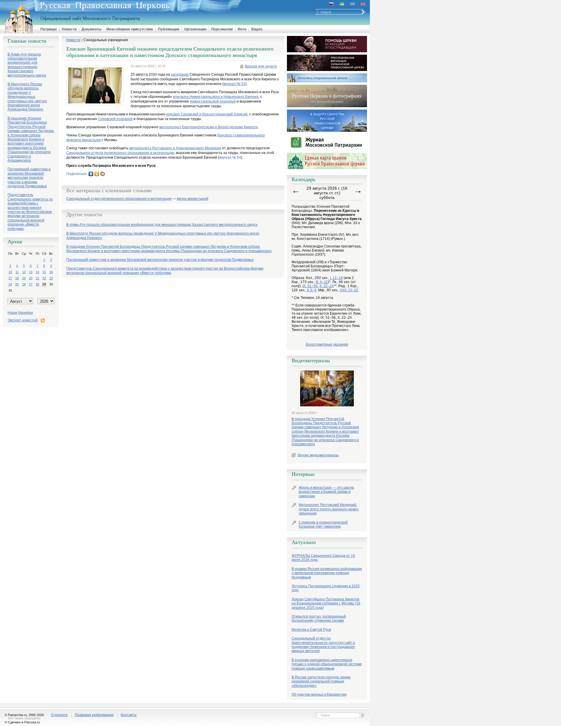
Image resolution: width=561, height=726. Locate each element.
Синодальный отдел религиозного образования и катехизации (119, 199)
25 (17, 284)
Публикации (168, 29)
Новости (69, 29)
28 (37, 284)
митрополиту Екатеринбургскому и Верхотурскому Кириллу (208, 127)
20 (30, 278)
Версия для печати (261, 66)
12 (24, 272)
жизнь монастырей (192, 199)
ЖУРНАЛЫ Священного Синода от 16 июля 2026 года (323, 558)
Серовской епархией (115, 119)
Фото (242, 29)
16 (51, 272)
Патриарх (48, 29)
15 (44, 272)
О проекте (59, 715)
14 (37, 272)
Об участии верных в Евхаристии (319, 694)
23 (51, 278)
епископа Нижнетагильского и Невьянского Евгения (216, 97)
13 (30, 272)
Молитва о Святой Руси (311, 630)
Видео (256, 29)
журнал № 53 (234, 84)
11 (17, 272)
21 (37, 278)
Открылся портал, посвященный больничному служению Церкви (319, 618)
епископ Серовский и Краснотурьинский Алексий (206, 114)
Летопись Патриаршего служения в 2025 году (326, 588)
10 (10, 272)
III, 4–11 (322, 282)
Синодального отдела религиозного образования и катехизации (120, 153)
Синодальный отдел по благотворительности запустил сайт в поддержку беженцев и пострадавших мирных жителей (323, 644)
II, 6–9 (311, 290)
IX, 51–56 (310, 286)
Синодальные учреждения (106, 40)
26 (24, 284)
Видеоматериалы (311, 360)
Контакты (128, 715)
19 (24, 278)
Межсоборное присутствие (129, 29)
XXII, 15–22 (349, 290)
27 (30, 284)
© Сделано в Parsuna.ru (22, 722)
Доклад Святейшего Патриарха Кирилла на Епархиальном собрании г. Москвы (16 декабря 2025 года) (326, 603)
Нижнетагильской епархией (213, 101)
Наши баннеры (20, 313)
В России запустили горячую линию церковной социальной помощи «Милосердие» (321, 681)
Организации (195, 29)
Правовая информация (94, 715)
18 (17, 278)
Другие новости (84, 214)
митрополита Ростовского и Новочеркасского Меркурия (175, 148)
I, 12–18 (336, 278)
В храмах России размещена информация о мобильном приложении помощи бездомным (327, 573)
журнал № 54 (230, 157)
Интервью (303, 474)
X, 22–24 (326, 286)
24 (10, 284)
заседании (180, 74)
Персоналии (222, 29)
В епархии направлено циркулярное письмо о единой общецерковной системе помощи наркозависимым (327, 664)
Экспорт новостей (23, 320)
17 (10, 278)
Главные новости (27, 41)
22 (44, 278)
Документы (91, 29)
